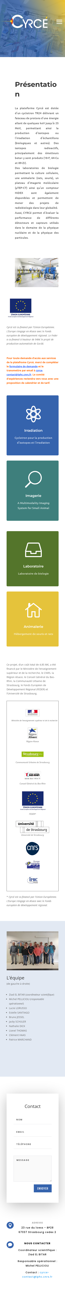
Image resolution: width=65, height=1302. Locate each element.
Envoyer (42, 1188)
